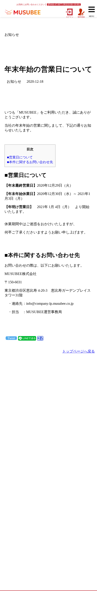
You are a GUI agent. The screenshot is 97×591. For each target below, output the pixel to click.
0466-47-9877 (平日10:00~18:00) (65, 4)
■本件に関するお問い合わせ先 (30, 162)
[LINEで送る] (27, 338)
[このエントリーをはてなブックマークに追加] (40, 338)
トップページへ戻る (78, 351)
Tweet (11, 338)
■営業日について (20, 157)
